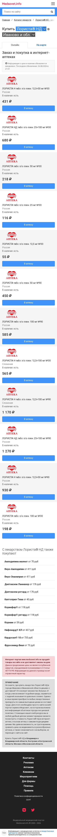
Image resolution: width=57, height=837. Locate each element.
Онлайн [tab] (15, 45)
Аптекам (28, 767)
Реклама (29, 762)
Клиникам (28, 772)
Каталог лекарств (22, 20)
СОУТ (28, 800)
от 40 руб (19, 599)
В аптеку (28, 108)
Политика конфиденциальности (28, 796)
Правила (28, 790)
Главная (6, 20)
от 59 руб (14, 622)
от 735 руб (19, 637)
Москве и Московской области (28, 744)
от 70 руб (21, 561)
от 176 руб (23, 584)
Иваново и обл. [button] (17, 34)
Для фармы (28, 781)
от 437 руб (19, 630)
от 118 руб (17, 607)
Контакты (28, 758)
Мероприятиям (28, 776)
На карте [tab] (41, 45)
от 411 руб (20, 569)
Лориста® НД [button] (29, 29)
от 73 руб (20, 645)
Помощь (28, 786)
